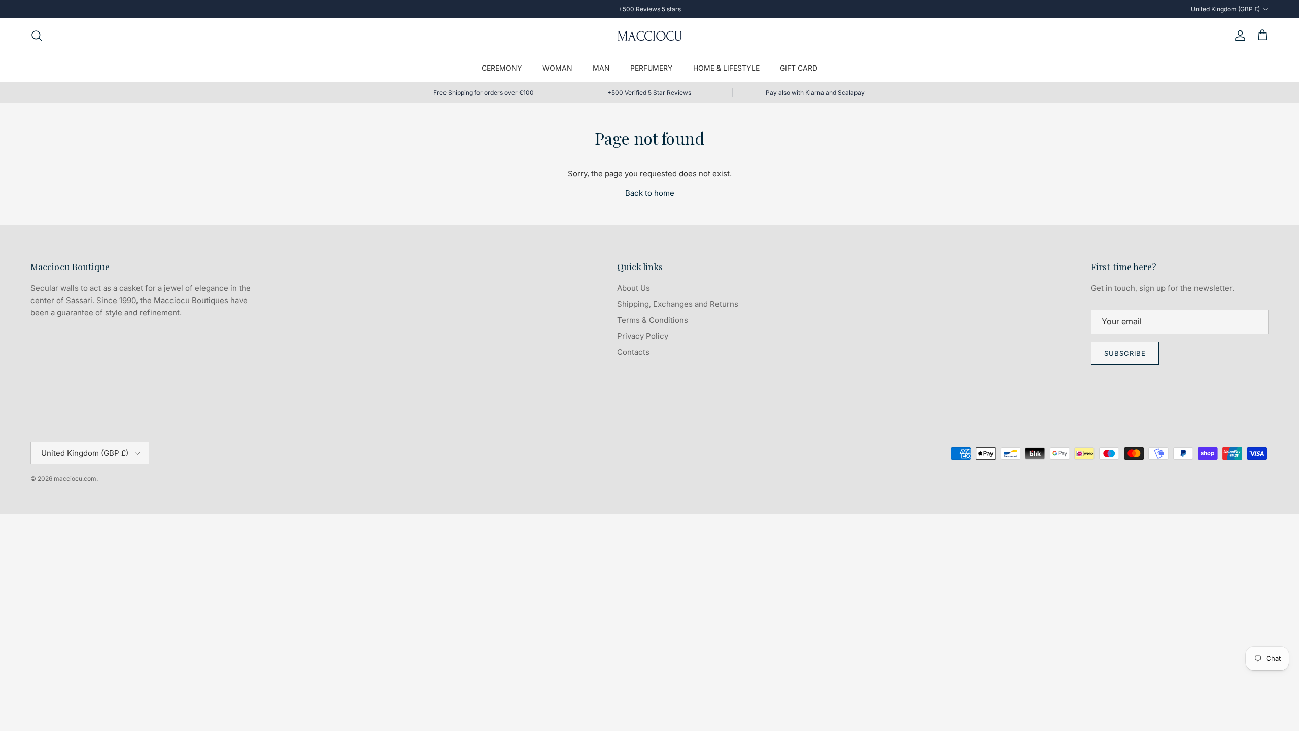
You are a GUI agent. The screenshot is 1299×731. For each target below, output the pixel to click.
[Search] (36, 35)
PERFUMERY (651, 67)
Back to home (649, 193)
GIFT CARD (798, 67)
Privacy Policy (642, 336)
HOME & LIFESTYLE (726, 67)
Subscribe (1125, 353)
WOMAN (557, 67)
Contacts (633, 352)
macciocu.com (75, 478)
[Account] (1238, 35)
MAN (601, 67)
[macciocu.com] (649, 35)
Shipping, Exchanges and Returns (677, 304)
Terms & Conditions (652, 320)
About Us (633, 288)
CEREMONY (502, 67)
